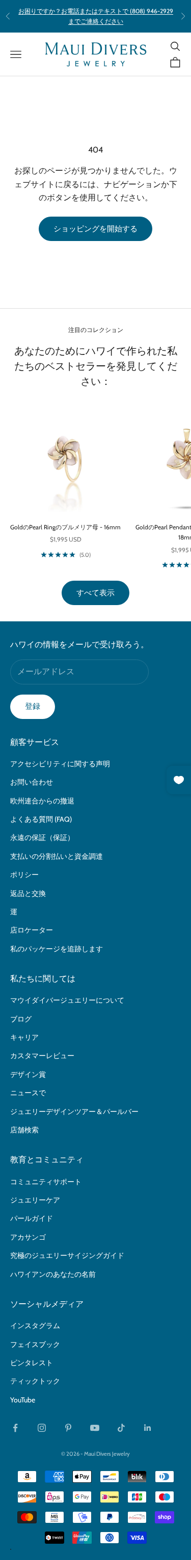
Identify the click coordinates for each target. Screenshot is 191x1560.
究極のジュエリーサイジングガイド (67, 1255)
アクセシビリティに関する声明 (60, 763)
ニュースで (28, 1092)
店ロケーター (31, 930)
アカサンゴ (28, 1237)
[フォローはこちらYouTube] (95, 1428)
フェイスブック (35, 1344)
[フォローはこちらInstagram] (42, 1428)
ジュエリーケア (35, 1200)
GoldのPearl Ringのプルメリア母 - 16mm (65, 527)
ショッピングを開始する (95, 228)
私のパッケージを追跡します (56, 948)
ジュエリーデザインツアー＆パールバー (74, 1111)
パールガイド (31, 1218)
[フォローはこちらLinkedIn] (148, 1428)
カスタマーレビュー (42, 1055)
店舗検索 (24, 1129)
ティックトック (35, 1381)
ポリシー (24, 874)
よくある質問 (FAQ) (41, 819)
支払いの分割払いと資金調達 (56, 856)
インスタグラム (35, 1325)
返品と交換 (28, 893)
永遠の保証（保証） (42, 837)
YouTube (22, 1399)
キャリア (24, 1037)
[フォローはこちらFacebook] (15, 1428)
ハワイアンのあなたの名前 (53, 1274)
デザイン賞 (28, 1074)
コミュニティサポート (45, 1181)
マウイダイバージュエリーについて (67, 1000)
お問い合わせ (31, 782)
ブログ (21, 1019)
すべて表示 (95, 592)
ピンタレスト (31, 1362)
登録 (32, 706)
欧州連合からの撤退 (42, 800)
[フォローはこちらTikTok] (121, 1428)
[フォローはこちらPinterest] (68, 1428)
